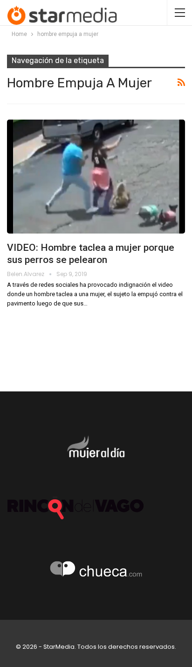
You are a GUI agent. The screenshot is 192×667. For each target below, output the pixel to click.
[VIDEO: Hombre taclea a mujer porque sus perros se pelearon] (96, 177)
